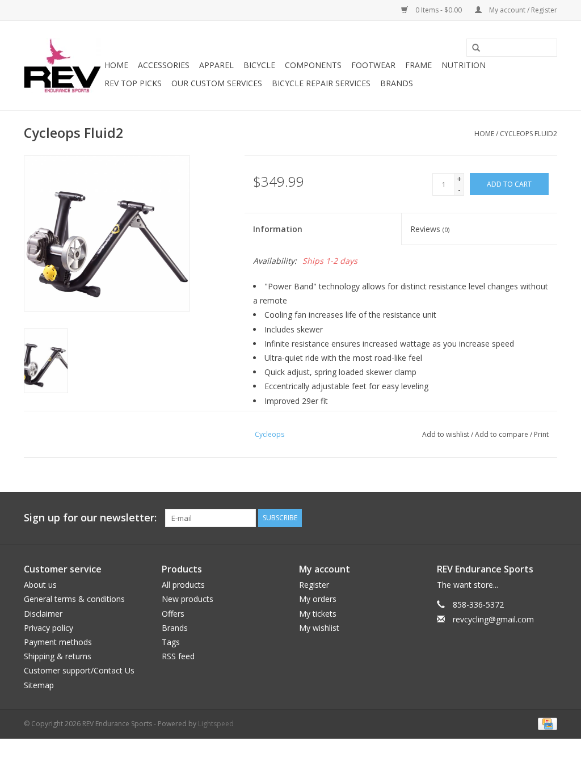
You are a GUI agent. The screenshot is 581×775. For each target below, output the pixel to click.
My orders (317, 598)
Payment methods (58, 642)
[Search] (472, 48)
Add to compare (502, 434)
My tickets (317, 613)
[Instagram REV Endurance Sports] (548, 518)
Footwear (373, 65)
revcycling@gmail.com (493, 619)
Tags (171, 642)
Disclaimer (43, 613)
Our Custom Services (216, 83)
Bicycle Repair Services (321, 83)
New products (187, 598)
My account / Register (522, 10)
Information (277, 229)
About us (40, 584)
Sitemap (39, 685)
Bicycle (259, 65)
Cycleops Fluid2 (528, 133)
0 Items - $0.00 (439, 10)
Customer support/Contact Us (79, 670)
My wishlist (319, 627)
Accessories (164, 65)
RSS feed (178, 656)
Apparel (216, 65)
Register (314, 584)
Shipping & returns (57, 656)
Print (541, 434)
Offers (173, 613)
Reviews (429, 229)
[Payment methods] (545, 723)
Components (313, 65)
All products (183, 584)
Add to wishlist (445, 434)
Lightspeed (216, 723)
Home (116, 65)
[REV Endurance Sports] (62, 65)
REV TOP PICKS (133, 83)
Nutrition (463, 65)
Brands (396, 83)
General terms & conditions (74, 598)
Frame (418, 65)
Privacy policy (48, 627)
